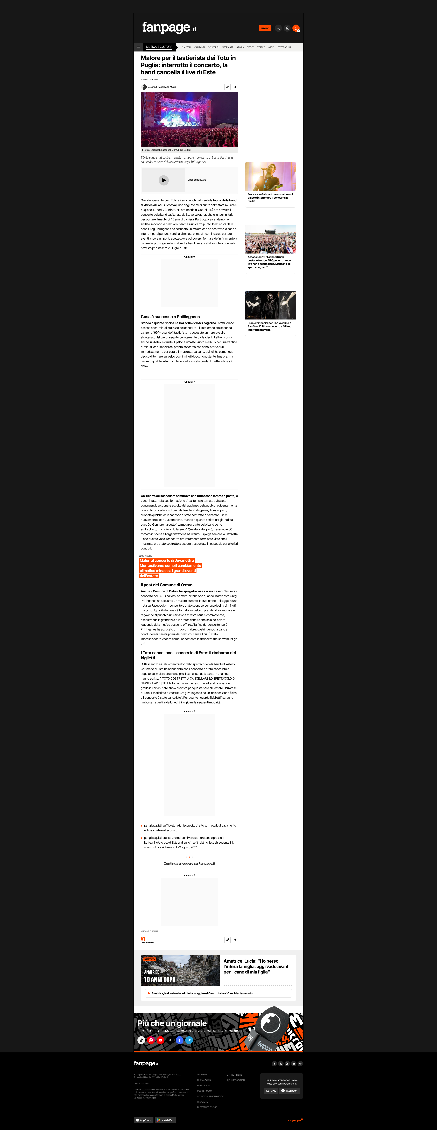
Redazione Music (167, 86)
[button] (235, 87)
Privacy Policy (205, 1085)
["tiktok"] (141, 1040)
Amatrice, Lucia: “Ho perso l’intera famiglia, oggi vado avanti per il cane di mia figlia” (257, 966)
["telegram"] (189, 1040)
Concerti (213, 47)
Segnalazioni (204, 1080)
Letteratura (284, 47)
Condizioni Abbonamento (210, 1096)
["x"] (170, 1040)
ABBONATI (265, 28)
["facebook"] (180, 1040)
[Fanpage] (146, 1063)
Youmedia (202, 1074)
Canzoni (186, 47)
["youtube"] (160, 1040)
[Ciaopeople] (295, 1120)
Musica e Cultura (159, 46)
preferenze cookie (207, 1107)
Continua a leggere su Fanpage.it (189, 863)
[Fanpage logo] (165, 28)
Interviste (227, 47)
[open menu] (138, 47)
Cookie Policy (204, 1091)
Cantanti (199, 47)
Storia (240, 47)
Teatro (261, 47)
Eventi (250, 47)
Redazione (202, 1102)
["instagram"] (151, 1040)
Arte (271, 47)
